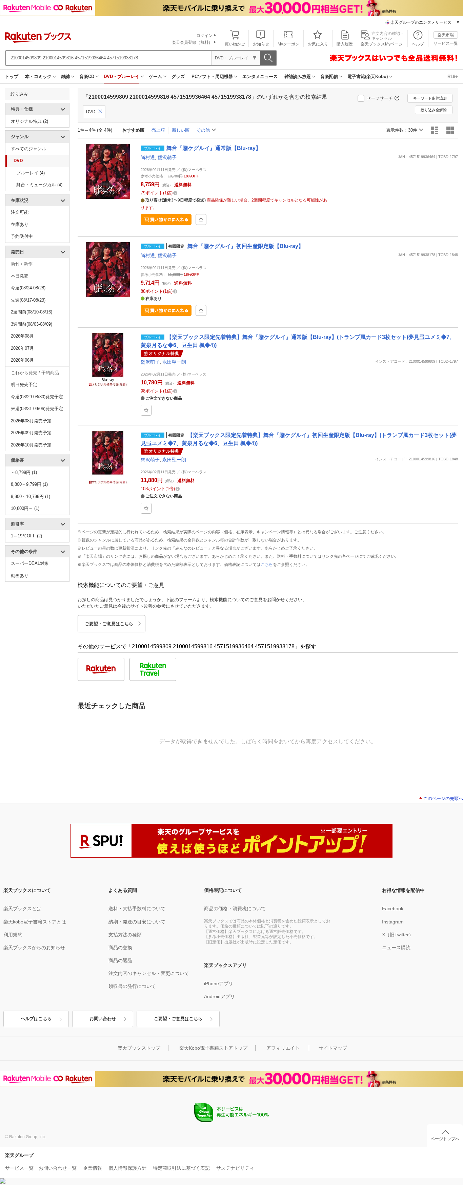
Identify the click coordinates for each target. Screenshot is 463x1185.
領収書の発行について (132, 986)
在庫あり (19, 224)
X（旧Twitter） (398, 934)
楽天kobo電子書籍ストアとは (34, 921)
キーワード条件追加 (430, 98)
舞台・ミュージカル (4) (39, 184)
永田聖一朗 (174, 362)
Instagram (393, 921)
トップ (11, 76)
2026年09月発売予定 (31, 432)
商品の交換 (120, 947)
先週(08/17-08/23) (28, 300)
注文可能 (19, 212)
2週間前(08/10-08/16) (31, 311)
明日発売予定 (24, 384)
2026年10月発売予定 (31, 444)
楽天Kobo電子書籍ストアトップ (213, 1048)
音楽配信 (329, 76)
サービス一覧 (446, 43)
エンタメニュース (260, 76)
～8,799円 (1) (24, 472)
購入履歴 (345, 44)
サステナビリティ (235, 1168)
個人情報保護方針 (127, 1168)
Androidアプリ (219, 996)
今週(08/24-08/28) (28, 287)
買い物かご (235, 44)
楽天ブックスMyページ (382, 44)
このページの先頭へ (443, 798)
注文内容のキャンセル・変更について (148, 973)
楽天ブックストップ (139, 1048)
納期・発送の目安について (136, 921)
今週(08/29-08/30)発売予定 (37, 396)
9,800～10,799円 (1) (30, 496)
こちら (267, 564)
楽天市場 (446, 35)
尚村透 (148, 157)
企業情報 (92, 1168)
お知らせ (261, 44)
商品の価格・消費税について (235, 908)
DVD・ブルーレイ (121, 76)
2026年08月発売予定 (31, 420)
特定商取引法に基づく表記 (181, 1168)
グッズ (178, 76)
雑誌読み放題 (297, 76)
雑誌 (65, 76)
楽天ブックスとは (22, 908)
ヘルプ (418, 44)
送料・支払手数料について (136, 908)
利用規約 (12, 934)
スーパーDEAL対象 (30, 563)
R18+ (452, 76)
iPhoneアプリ (218, 983)
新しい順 (180, 130)
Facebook (392, 908)
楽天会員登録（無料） (192, 42)
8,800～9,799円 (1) (29, 484)
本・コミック (38, 76)
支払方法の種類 (125, 934)
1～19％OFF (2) (26, 535)
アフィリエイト (283, 1048)
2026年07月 (22, 348)
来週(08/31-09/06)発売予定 (37, 408)
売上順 (158, 130)
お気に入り (318, 44)
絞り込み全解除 (434, 110)
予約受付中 (22, 236)
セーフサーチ (379, 98)
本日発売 (19, 276)
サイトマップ (333, 1048)
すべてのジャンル (28, 148)
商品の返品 (120, 960)
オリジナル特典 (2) (29, 121)
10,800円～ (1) (25, 508)
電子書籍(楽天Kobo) (367, 76)
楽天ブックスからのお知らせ (34, 947)
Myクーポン (288, 44)
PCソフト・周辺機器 (212, 76)
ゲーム (155, 76)
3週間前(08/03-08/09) (31, 324)
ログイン (204, 35)
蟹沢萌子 (167, 157)
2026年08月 (22, 336)
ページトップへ (445, 1138)
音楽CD (86, 76)
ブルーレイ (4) (30, 172)
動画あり (19, 575)
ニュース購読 (396, 947)
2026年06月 (22, 360)
